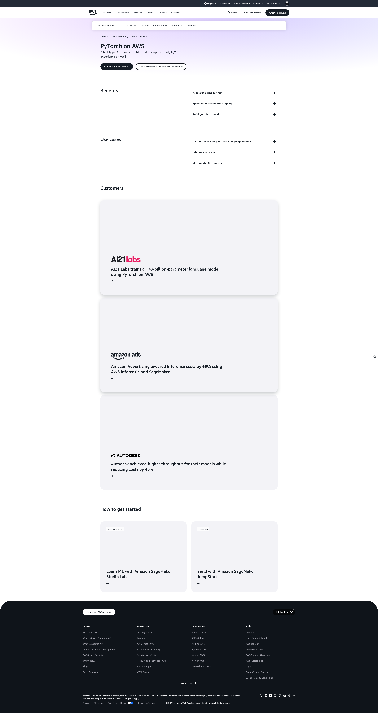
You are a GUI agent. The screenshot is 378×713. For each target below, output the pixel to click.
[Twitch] (280, 696)
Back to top (187, 683)
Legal (248, 666)
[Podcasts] (289, 696)
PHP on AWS (198, 660)
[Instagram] (275, 696)
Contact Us (251, 632)
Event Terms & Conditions (259, 677)
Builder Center (198, 632)
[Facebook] (266, 696)
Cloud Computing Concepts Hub (99, 649)
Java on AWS (198, 655)
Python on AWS (199, 649)
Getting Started (145, 632)
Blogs (86, 666)
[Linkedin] (270, 696)
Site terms (98, 703)
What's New (89, 660)
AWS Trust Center (146, 643)
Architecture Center (147, 655)
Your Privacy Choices (117, 703)
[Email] (294, 696)
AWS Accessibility (255, 660)
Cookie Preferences (146, 703)
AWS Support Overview (258, 655)
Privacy (86, 703)
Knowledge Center (255, 649)
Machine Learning (120, 36)
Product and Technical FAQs (151, 660)
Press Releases (90, 672)
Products (104, 36)
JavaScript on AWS (201, 666)
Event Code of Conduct (258, 672)
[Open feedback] (374, 356)
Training (141, 638)
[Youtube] (285, 696)
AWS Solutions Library (148, 649)
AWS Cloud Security (93, 655)
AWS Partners (144, 672)
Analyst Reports (145, 666)
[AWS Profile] (287, 3)
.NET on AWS (198, 643)
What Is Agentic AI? (93, 643)
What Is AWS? (90, 632)
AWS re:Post (252, 643)
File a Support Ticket (256, 638)
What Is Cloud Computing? (97, 638)
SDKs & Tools (198, 638)
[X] (261, 696)
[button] (123, 12)
